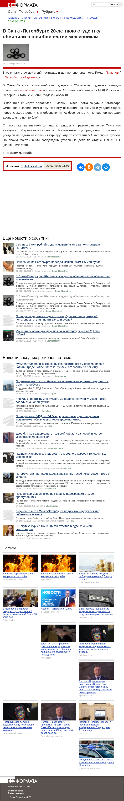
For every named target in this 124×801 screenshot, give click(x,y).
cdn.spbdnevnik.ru (17, 64)
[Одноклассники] (89, 167)
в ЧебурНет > (17, 21)
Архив (26, 17)
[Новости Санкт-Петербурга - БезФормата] (19, 4)
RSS (29, 797)
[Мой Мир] (106, 167)
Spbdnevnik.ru (31, 166)
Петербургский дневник (22, 77)
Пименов (112, 72)
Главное (13, 17)
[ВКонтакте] (81, 167)
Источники (41, 17)
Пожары (92, 17)
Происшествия (74, 17)
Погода (56, 17)
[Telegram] (97, 167)
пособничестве (31, 90)
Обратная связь (15, 791)
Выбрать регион (16, 793)
